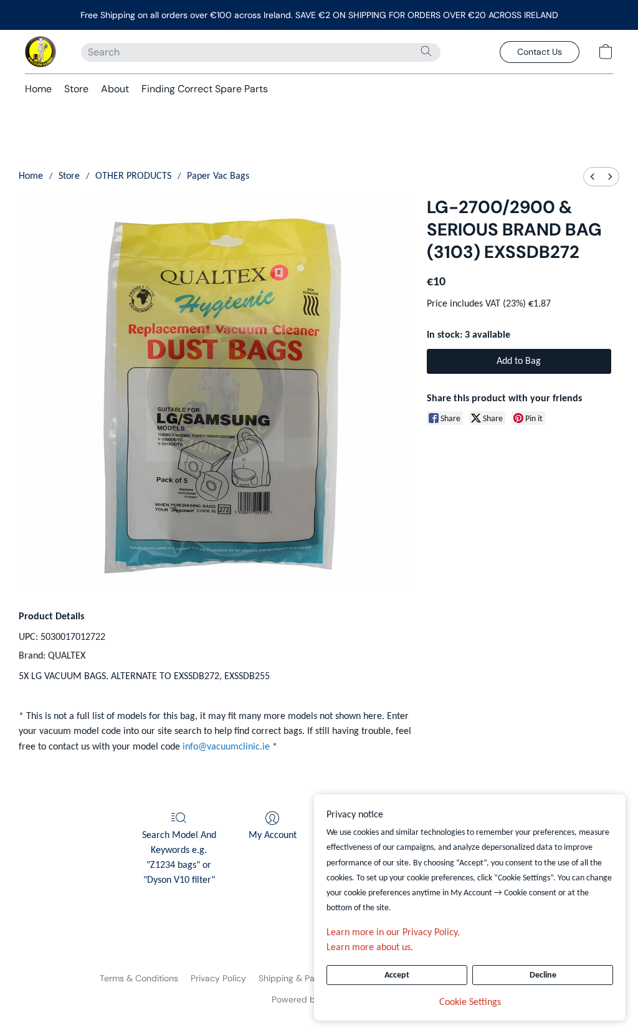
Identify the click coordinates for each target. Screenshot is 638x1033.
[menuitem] (592, 177)
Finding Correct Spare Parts (204, 88)
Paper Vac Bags (218, 176)
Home (38, 88)
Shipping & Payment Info (308, 978)
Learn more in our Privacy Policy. (393, 933)
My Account (273, 835)
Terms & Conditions (139, 978)
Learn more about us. (369, 948)
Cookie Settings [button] (470, 1002)
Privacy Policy (218, 978)
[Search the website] (426, 51)
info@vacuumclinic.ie (226, 747)
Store (76, 88)
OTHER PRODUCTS (133, 176)
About (115, 88)
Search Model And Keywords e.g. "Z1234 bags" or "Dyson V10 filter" (179, 858)
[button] (40, 51)
